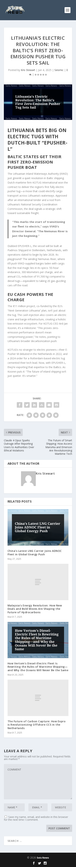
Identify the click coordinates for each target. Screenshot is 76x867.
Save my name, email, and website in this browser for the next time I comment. (36, 818)
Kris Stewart (28, 70)
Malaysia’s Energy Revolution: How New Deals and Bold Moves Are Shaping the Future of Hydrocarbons (35, 609)
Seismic (58, 70)
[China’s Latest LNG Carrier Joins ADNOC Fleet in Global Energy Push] (38, 527)
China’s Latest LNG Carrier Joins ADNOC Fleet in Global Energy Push (35, 552)
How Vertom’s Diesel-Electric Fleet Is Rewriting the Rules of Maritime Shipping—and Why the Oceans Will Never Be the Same (38, 667)
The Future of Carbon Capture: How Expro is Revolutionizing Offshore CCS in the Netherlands (37, 725)
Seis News (43, 857)
